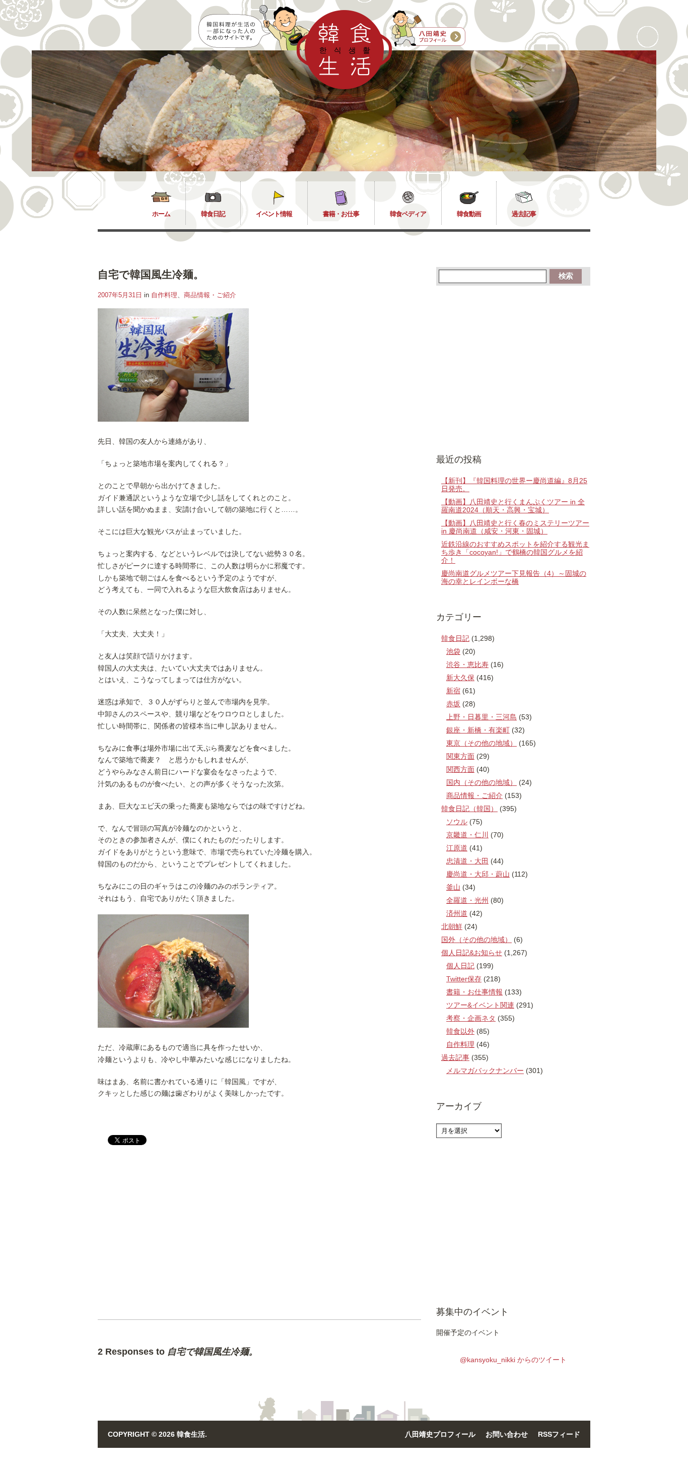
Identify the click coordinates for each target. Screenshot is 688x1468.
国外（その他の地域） (476, 940)
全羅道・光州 (467, 900)
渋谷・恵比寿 (467, 664)
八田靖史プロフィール (440, 1434)
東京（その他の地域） (481, 743)
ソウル (456, 822)
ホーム (161, 214)
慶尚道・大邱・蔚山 (478, 874)
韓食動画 (469, 214)
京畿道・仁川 (467, 835)
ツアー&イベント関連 (480, 1005)
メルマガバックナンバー (485, 1070)
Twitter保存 (463, 979)
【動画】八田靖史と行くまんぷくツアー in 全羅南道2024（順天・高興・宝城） (513, 506)
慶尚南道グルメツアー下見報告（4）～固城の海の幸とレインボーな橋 (513, 577)
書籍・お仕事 (341, 214)
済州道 (456, 913)
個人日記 (460, 966)
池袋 (453, 651)
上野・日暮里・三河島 (481, 717)
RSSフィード (559, 1434)
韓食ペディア (408, 214)
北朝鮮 (451, 926)
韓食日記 (213, 214)
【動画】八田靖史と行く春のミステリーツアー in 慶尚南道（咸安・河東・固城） (515, 527)
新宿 (453, 691)
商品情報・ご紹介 (210, 295)
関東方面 (460, 756)
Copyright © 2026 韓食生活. (157, 1434)
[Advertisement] (182, 1240)
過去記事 (524, 214)
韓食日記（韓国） (469, 809)
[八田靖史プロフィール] (428, 28)
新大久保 (460, 678)
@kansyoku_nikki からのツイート (513, 1360)
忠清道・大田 (467, 861)
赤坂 (453, 704)
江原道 (456, 848)
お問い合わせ (507, 1434)
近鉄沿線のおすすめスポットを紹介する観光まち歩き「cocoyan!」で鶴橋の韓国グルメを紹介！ (515, 552)
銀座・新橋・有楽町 (478, 730)
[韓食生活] (344, 87)
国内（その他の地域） (481, 782)
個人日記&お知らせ (471, 953)
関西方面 (460, 769)
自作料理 (164, 295)
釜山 (453, 887)
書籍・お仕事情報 (474, 992)
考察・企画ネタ (471, 1018)
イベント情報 (274, 214)
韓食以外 (460, 1031)
